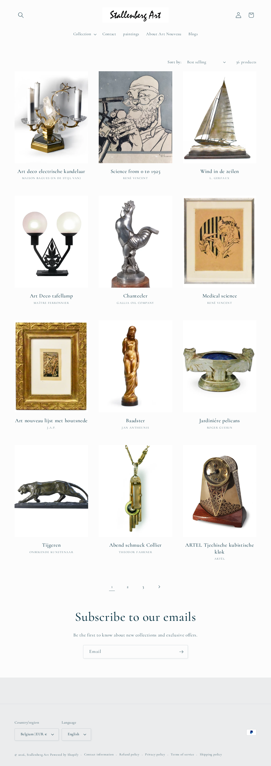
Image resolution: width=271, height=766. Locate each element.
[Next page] (159, 586)
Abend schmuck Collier (135, 545)
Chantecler (135, 296)
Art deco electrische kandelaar (51, 171)
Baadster (135, 420)
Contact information (99, 754)
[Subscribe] (181, 652)
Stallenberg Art (38, 754)
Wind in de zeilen (219, 171)
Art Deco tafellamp (51, 296)
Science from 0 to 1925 (136, 171)
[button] (21, 15)
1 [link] (112, 586)
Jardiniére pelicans (219, 420)
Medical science (219, 296)
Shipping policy (211, 754)
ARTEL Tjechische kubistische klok (219, 548)
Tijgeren (51, 545)
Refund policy (129, 754)
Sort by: (174, 62)
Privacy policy (155, 754)
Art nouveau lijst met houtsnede (51, 420)
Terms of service (182, 754)
